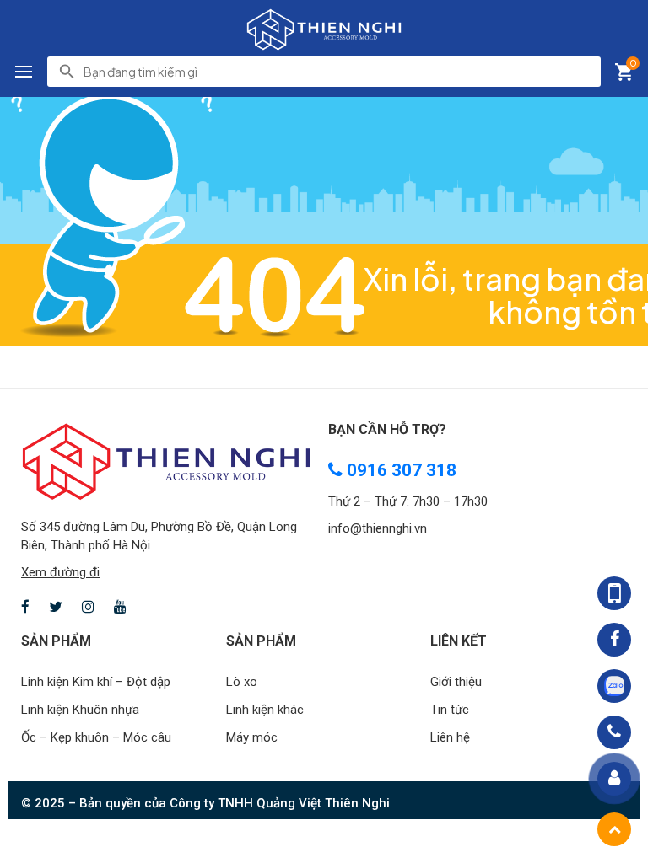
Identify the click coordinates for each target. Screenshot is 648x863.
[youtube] (120, 607)
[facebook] (25, 607)
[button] (23, 71)
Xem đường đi (60, 572)
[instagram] (88, 607)
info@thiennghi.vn (377, 528)
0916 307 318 (399, 470)
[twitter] (55, 607)
